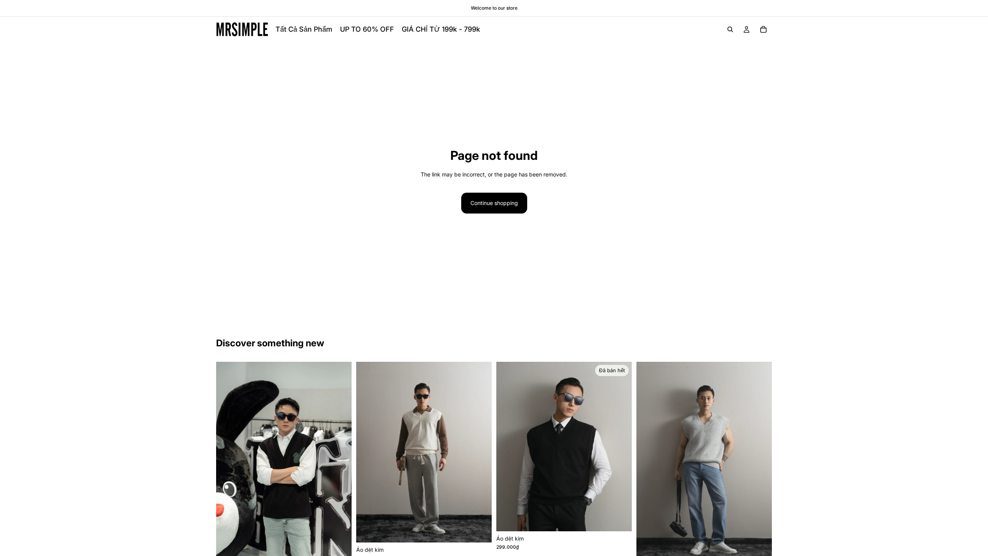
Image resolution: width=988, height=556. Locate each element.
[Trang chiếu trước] (227, 461)
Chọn (346, 548)
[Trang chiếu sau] (340, 461)
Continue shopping (494, 203)
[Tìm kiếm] (730, 29)
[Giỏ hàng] (763, 29)
